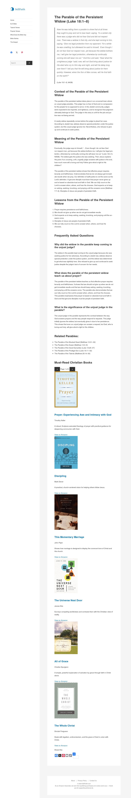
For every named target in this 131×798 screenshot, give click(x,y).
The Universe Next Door (68, 600)
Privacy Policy (82, 781)
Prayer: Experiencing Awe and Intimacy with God (82, 414)
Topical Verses (15, 27)
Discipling (60, 476)
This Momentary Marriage (69, 537)
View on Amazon (60, 434)
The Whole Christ (64, 725)
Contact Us (93, 781)
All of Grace (61, 661)
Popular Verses (15, 31)
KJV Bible (13, 24)
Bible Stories (14, 38)
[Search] (29, 63)
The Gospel (14, 42)
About (73, 781)
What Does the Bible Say (18, 35)
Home (12, 20)
